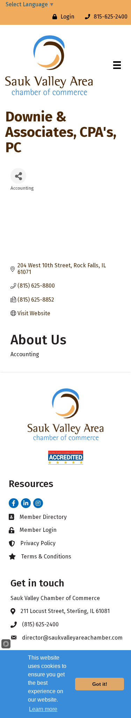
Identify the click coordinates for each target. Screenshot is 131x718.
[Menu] (117, 65)
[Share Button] (18, 176)
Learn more (43, 709)
